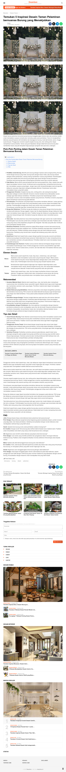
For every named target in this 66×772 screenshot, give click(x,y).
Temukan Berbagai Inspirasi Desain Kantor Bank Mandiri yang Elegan (50, 473)
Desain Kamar (13, 731)
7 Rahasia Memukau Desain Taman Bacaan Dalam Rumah (52, 496)
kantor (8, 560)
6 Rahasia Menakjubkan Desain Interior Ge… (21, 669)
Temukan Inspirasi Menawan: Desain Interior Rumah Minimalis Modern (32, 355)
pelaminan (26, 461)
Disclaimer (44, 760)
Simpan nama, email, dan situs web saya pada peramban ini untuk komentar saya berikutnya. (29, 538)
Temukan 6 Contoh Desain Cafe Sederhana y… (23, 739)
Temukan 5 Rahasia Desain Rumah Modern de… (22, 609)
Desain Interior (7, 662)
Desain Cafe (13, 719)
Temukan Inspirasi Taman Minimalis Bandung (50, 354)
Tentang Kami (7, 763)
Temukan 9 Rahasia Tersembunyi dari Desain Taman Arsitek (53, 514)
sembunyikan (11, 157)
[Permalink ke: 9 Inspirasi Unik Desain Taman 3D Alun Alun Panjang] (33, 506)
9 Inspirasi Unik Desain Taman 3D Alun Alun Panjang (33, 514)
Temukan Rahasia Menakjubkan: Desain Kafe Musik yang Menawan (16, 473)
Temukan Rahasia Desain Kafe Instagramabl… (23, 745)
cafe (7, 557)
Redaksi (24, 760)
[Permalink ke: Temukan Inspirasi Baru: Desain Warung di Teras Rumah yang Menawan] (33, 584)
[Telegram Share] (57, 23)
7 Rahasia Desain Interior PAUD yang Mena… (21, 675)
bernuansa (7, 461)
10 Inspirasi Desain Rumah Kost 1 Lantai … (22, 726)
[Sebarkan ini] (50, 23)
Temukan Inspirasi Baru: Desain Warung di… (16, 604)
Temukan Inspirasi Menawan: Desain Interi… (15, 663)
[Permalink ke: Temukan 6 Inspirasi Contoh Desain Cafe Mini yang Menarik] (33, 699)
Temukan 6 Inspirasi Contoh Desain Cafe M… (23, 720)
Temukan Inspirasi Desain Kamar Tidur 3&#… (23, 733)
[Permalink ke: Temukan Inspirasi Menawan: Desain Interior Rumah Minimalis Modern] (33, 643)
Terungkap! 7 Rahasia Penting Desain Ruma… (22, 616)
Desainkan (33, 2)
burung (14, 461)
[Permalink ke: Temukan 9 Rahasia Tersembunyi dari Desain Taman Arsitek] (53, 506)
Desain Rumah (6, 603)
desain (19, 461)
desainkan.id (40, 769)
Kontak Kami (26, 763)
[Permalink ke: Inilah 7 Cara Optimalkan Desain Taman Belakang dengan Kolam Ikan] (33, 489)
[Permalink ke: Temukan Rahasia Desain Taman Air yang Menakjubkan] (12, 506)
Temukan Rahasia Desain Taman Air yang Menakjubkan (12, 514)
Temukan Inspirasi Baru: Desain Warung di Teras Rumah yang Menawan (28, 7)
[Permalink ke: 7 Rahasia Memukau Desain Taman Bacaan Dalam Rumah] (53, 489)
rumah (8, 552)
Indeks (5, 760)
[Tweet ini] (53, 23)
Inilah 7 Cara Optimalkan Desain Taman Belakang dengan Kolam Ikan (32, 497)
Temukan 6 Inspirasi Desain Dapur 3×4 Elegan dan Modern (13, 354)
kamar (8, 554)
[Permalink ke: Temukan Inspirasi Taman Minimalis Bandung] (12, 489)
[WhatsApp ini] (61, 23)
